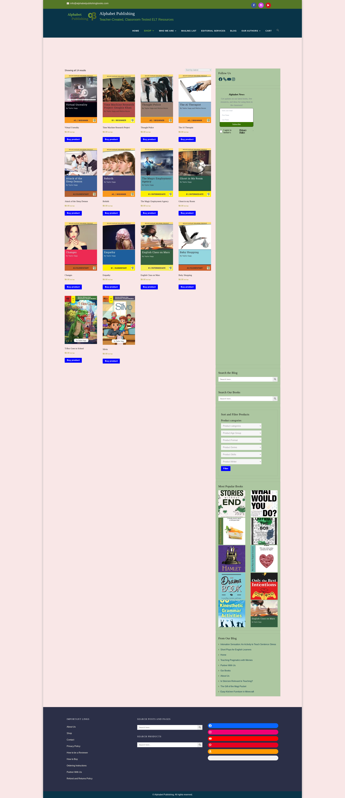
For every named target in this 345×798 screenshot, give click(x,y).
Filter (225, 468)
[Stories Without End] (231, 503)
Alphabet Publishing (117, 13)
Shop (147, 30)
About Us (224, 676)
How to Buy (72, 759)
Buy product (73, 139)
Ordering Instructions (77, 765)
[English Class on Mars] (264, 613)
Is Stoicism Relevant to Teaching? (236, 681)
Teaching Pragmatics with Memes (236, 660)
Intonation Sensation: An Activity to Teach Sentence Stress (248, 644)
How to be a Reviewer (77, 753)
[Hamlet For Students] (231, 558)
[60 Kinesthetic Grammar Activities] (231, 613)
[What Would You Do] (264, 503)
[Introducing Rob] (264, 558)
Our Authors (250, 31)
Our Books (225, 670)
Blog (233, 31)
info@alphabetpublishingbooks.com (89, 3)
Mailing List (188, 31)
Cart (268, 31)
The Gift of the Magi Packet (233, 686)
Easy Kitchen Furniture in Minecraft (237, 691)
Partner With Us (228, 665)
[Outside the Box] (264, 531)
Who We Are (166, 31)
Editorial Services (213, 31)
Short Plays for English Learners (235, 649)
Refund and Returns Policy (79, 778)
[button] (278, 30)
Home (135, 31)
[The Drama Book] (231, 586)
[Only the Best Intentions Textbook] (264, 586)
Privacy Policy (73, 746)
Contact (70, 740)
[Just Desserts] (231, 531)
